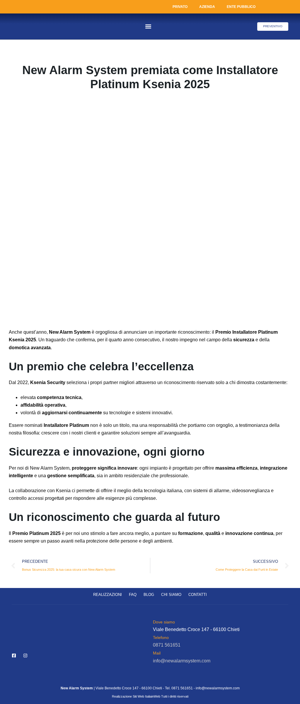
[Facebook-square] (14, 655)
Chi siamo (171, 594)
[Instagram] (25, 655)
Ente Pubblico (241, 7)
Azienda (207, 7)
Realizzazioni (107, 594)
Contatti (197, 594)
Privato (180, 7)
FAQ (133, 594)
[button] (148, 26)
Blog (149, 594)
